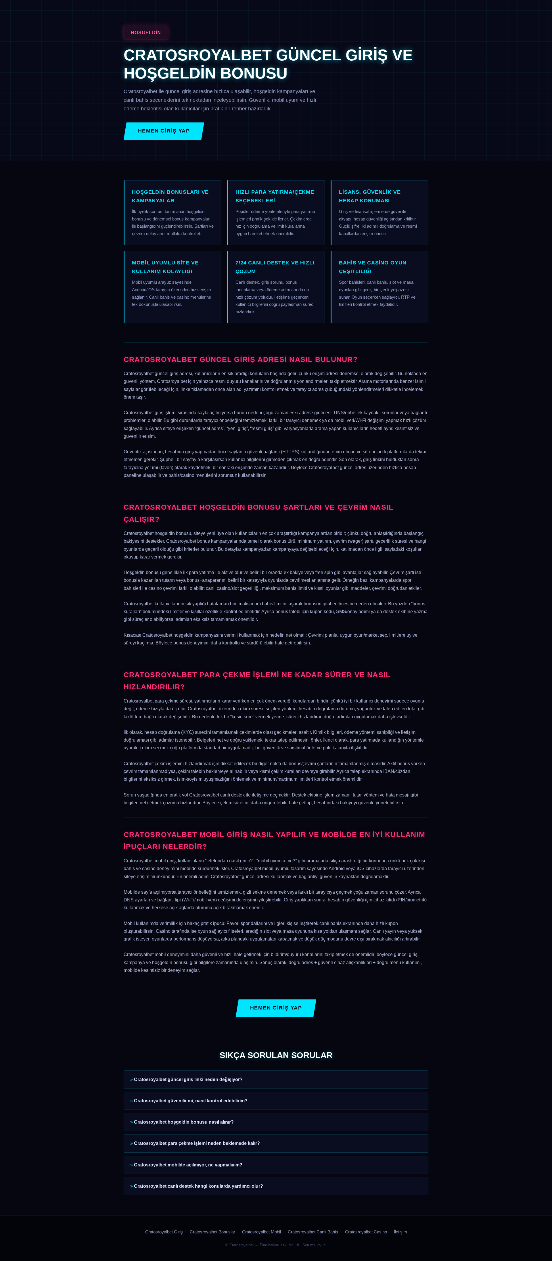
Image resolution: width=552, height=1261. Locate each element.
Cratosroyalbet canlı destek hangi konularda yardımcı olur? (198, 1186)
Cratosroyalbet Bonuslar (212, 1232)
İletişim (400, 1232)
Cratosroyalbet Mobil (261, 1232)
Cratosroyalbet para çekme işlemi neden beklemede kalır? (197, 1143)
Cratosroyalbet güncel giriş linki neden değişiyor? (188, 1079)
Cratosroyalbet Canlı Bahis (313, 1232)
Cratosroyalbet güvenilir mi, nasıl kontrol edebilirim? (191, 1100)
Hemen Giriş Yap (164, 131)
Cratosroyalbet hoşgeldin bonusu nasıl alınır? (184, 1122)
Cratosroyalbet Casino (366, 1232)
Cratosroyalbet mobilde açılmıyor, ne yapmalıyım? (188, 1164)
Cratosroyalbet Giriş (164, 1232)
